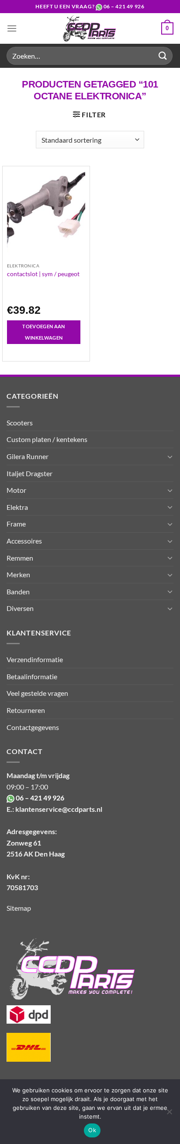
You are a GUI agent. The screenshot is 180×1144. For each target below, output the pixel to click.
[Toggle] (169, 456)
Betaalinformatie (32, 676)
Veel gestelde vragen (37, 693)
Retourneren (26, 710)
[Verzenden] (163, 55)
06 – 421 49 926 (124, 6)
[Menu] (12, 28)
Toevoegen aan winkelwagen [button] (43, 331)
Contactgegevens (33, 727)
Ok (92, 1129)
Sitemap (19, 908)
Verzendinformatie (35, 659)
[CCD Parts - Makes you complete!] (89, 28)
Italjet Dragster (29, 473)
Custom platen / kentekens (47, 439)
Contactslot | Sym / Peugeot (43, 273)
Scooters (20, 422)
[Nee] (169, 1114)
